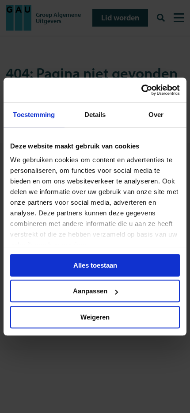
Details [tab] (95, 114)
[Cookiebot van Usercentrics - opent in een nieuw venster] (141, 90)
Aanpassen (90, 291)
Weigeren (95, 317)
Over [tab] (155, 114)
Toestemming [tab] (34, 114)
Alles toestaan (95, 265)
